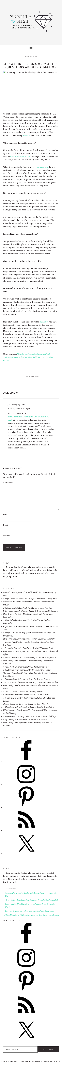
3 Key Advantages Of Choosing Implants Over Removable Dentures (31, 611)
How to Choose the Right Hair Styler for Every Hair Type (26, 704)
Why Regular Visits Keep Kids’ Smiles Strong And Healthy (27, 670)
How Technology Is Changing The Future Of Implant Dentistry (29, 639)
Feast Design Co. (52, 1062)
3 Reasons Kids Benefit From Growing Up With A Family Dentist (30, 657)
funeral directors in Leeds (20, 156)
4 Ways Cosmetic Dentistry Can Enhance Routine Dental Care (28, 707)
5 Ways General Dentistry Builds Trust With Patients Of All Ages (30, 716)
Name (6, 515)
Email (6, 525)
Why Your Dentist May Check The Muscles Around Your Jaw (27, 608)
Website (7, 536)
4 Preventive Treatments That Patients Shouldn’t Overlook (27, 695)
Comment (8, 483)
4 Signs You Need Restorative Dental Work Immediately (25, 667)
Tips (37, 377)
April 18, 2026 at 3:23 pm (19, 408)
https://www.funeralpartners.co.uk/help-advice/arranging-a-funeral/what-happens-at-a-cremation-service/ (28, 357)
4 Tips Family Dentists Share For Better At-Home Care (25, 720)
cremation (26, 135)
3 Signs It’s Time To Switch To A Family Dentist (22, 692)
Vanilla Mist (31, 21)
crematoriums (43, 167)
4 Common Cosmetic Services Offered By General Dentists (26, 679)
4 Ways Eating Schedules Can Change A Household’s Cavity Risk (30, 599)
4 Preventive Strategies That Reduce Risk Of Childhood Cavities (29, 648)
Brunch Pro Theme (30, 1062)
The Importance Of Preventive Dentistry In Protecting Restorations (31, 682)
